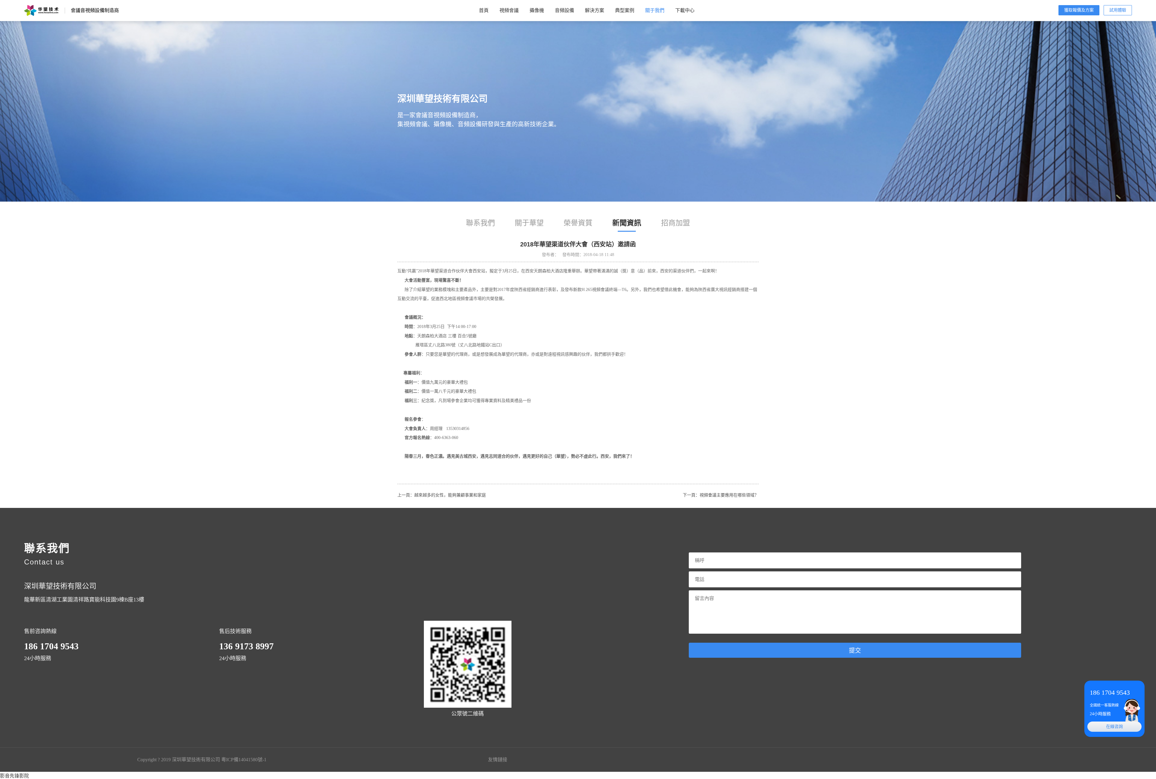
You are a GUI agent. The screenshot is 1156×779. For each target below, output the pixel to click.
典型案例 (624, 10)
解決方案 (594, 10)
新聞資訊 (626, 223)
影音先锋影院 (14, 775)
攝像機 (537, 10)
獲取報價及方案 (1079, 10)
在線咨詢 (1114, 726)
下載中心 (685, 10)
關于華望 (529, 223)
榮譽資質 (578, 223)
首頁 (484, 10)
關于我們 (654, 10)
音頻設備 (564, 10)
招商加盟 (675, 223)
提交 (855, 650)
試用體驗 (1117, 10)
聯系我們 (480, 223)
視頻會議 (509, 10)
